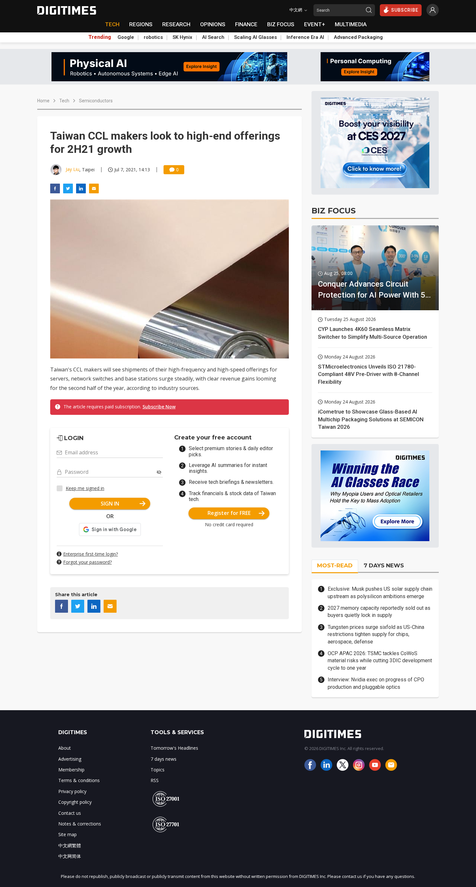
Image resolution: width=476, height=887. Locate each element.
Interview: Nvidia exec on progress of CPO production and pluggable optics (376, 683)
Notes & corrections (79, 824)
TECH (112, 24)
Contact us (69, 813)
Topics (157, 770)
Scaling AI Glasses (255, 37)
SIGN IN (110, 503)
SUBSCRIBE (404, 10)
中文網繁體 (69, 845)
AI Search (213, 37)
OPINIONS (212, 24)
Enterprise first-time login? (90, 554)
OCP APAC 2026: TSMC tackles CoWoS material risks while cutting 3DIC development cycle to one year (380, 660)
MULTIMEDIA (351, 24)
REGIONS (141, 24)
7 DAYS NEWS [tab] (384, 565)
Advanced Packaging (358, 37)
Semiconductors (96, 100)
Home (43, 100)
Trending (99, 37)
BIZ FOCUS (280, 24)
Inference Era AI (305, 37)
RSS (155, 780)
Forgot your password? (87, 562)
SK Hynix (182, 37)
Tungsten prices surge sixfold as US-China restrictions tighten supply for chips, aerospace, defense (376, 634)
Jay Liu (72, 169)
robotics (153, 37)
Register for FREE (229, 513)
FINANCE (246, 24)
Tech (64, 100)
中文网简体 (69, 856)
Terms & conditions (79, 780)
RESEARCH (176, 24)
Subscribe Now (159, 407)
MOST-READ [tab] (335, 565)
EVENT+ (314, 24)
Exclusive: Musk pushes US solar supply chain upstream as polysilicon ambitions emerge (380, 592)
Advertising (69, 759)
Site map (67, 834)
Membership (71, 770)
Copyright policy (75, 802)
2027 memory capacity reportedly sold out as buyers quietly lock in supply (379, 611)
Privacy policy (72, 791)
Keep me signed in (85, 488)
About (64, 748)
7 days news (163, 759)
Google (126, 37)
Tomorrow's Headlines (174, 748)
